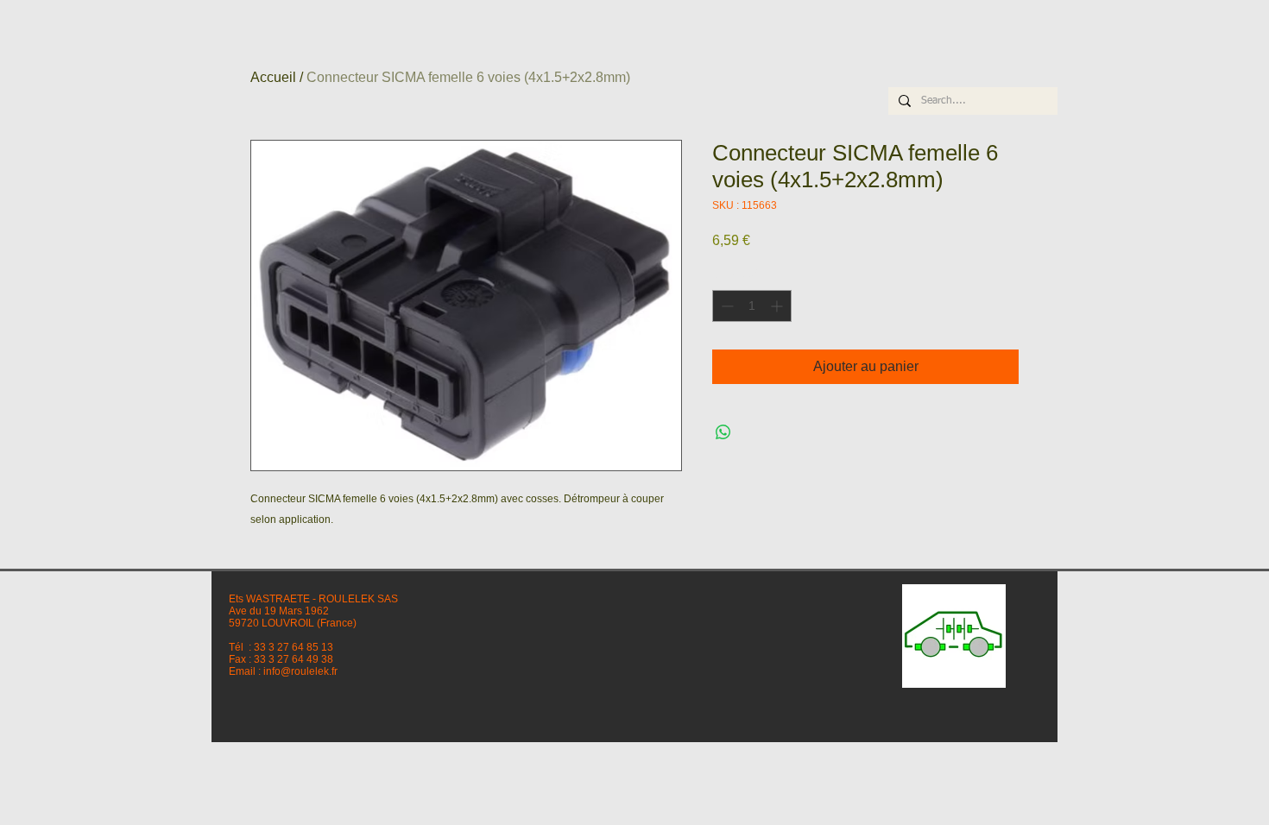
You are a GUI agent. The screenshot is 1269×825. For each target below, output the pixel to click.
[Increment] (778, 306)
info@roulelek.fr (300, 671)
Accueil (273, 77)
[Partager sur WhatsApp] (723, 432)
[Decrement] (725, 306)
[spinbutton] (751, 306)
